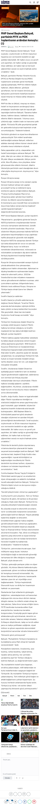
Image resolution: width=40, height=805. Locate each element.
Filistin (12, 696)
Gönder (7, 778)
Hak (18, 696)
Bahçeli (4, 696)
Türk (24, 696)
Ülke (30, 696)
